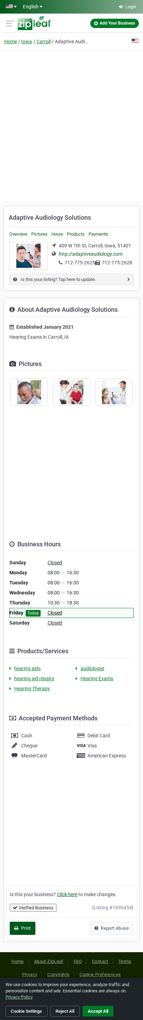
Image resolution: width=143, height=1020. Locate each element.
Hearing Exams (97, 678)
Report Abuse (114, 928)
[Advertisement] (71, 124)
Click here (67, 894)
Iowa (26, 41)
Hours (57, 234)
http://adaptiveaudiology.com (91, 254)
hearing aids (27, 668)
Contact (100, 961)
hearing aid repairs (34, 678)
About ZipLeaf (49, 961)
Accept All (98, 1011)
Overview (18, 234)
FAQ (78, 961)
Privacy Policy (19, 997)
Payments (98, 234)
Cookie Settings (26, 1011)
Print (25, 928)
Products (76, 234)
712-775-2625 (80, 262)
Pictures (39, 234)
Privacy (29, 974)
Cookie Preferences (100, 974)
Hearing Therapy (32, 688)
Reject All (65, 1011)
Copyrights (58, 974)
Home (10, 41)
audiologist (92, 668)
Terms (125, 961)
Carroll (43, 41)
